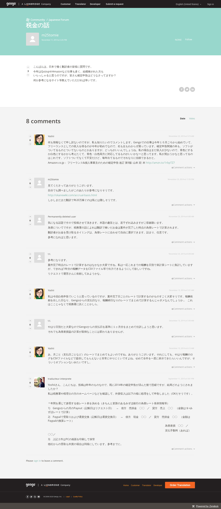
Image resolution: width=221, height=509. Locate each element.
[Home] (11, 3)
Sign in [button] (210, 4)
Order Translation (180, 485)
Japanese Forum (59, 20)
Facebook (181, 89)
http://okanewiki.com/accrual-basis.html (72, 195)
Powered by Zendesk (207, 506)
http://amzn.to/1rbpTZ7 (160, 162)
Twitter (187, 89)
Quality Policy (78, 496)
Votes (192, 118)
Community (38, 20)
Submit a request (114, 3)
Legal (68, 496)
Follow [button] (188, 39)
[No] (28, 74)
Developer (95, 3)
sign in (37, 460)
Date (182, 118)
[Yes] (28, 67)
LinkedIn (192, 89)
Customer (66, 3)
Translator (80, 3)
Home (126, 485)
